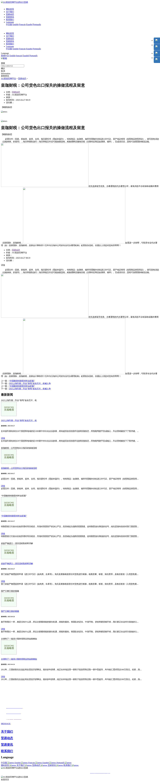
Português (37, 24)
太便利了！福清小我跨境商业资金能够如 (19, 659)
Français (22, 24)
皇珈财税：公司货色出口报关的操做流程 (19, 468)
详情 (3, 438)
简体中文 (5, 56)
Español (29, 24)
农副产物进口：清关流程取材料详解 (17, 563)
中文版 (9, 24)
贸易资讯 (10, 17)
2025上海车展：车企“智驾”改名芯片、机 (19, 420)
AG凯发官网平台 (8, 78)
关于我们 (10, 12)
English (15, 24)
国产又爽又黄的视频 (10, 611)
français (19, 56)
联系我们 (10, 20)
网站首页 (10, 9)
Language (10, 22)
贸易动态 (10, 14)
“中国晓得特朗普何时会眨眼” (22, 381)
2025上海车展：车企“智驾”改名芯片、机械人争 (30, 383)
